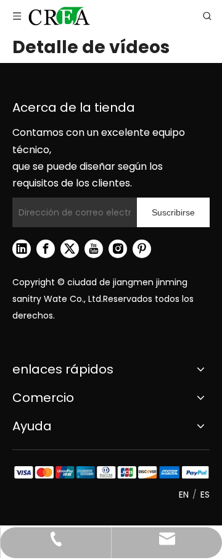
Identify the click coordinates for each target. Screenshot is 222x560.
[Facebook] (45, 249)
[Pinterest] (142, 249)
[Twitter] (69, 249)
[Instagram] (118, 249)
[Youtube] (93, 249)
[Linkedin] (21, 249)
